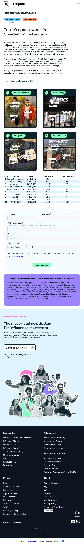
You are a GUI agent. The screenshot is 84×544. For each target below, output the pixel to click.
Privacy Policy (50, 503)
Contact (48, 497)
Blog (5, 483)
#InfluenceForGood (53, 458)
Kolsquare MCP (10, 462)
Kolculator (7, 500)
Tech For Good (50, 465)
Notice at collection (28, 541)
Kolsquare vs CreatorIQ (54, 438)
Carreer (47, 493)
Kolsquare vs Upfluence (54, 448)
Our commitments (52, 462)
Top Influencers (10, 493)
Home (6, 13)
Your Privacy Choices (49, 541)
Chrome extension (11, 455)
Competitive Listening (13, 451)
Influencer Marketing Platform (17, 438)
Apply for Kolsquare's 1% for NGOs (60, 472)
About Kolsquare (51, 483)
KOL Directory (9, 497)
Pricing (6, 458)
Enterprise (8, 465)
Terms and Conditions (54, 507)
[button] (78, 4)
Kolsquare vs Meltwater (54, 445)
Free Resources (10, 490)
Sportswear (12, 19)
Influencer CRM (10, 445)
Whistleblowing (50, 500)
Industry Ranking (28, 13)
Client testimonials (11, 486)
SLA (45, 490)
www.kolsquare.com (12, 522)
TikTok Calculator (11, 503)
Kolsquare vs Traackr (53, 441)
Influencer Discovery (12, 441)
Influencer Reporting (12, 448)
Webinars (7, 507)
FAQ (45, 486)
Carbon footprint (52, 468)
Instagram (30, 19)
